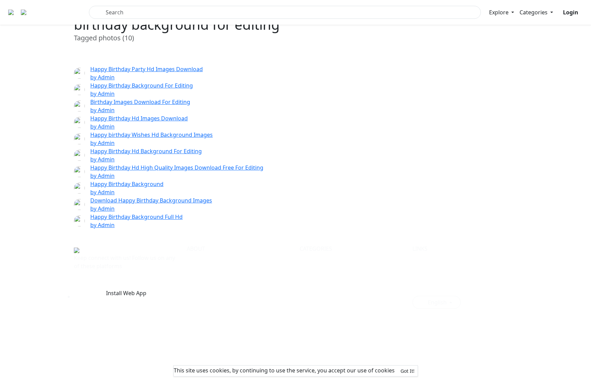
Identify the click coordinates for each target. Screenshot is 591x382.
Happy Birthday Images (330, 267)
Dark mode (429, 286)
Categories (534, 12)
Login (419, 275)
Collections (426, 267)
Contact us (200, 300)
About (194, 275)
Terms (195, 259)
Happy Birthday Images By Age (339, 275)
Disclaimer (200, 291)
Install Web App (126, 293)
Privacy (196, 267)
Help (193, 283)
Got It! (407, 371)
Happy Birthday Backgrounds (338, 259)
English (437, 302)
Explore (499, 12)
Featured (424, 259)
